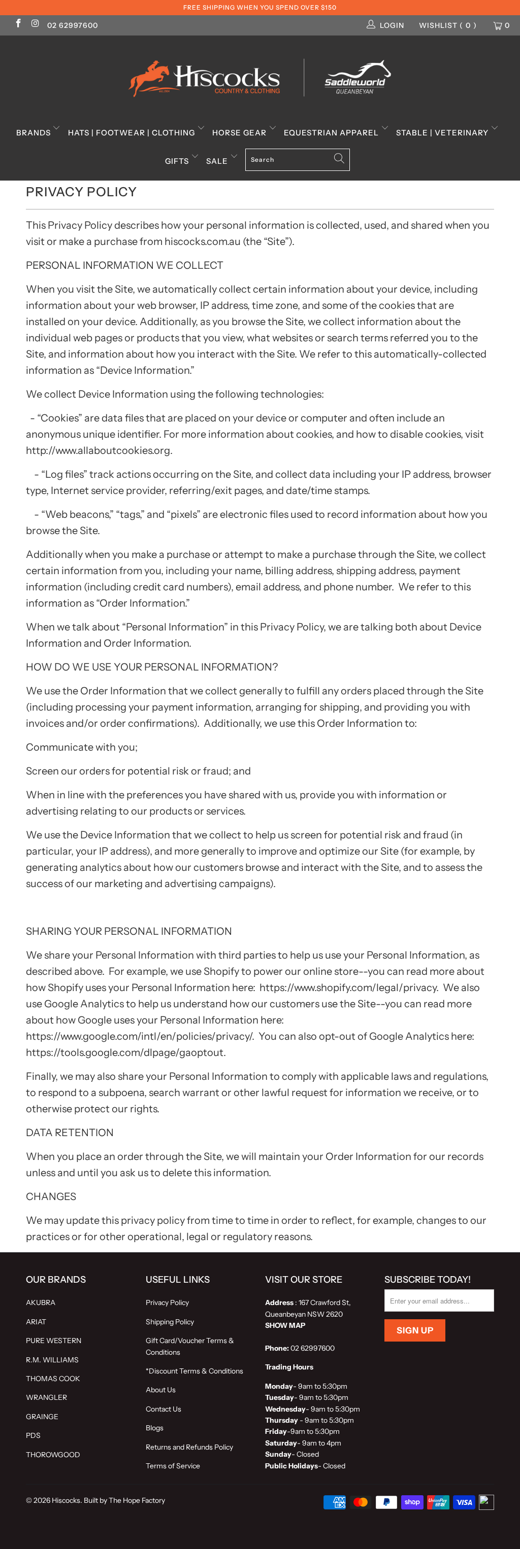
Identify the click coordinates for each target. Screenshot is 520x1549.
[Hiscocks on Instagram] (35, 24)
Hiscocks (66, 1500)
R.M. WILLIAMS (52, 1359)
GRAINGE (42, 1416)
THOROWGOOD (53, 1454)
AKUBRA (40, 1302)
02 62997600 (72, 25)
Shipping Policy (170, 1321)
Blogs (155, 1427)
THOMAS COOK (53, 1378)
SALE (218, 161)
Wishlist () (448, 25)
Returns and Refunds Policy (189, 1447)
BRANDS (34, 132)
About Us (161, 1389)
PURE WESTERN (53, 1340)
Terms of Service (173, 1465)
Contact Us (163, 1409)
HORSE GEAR (240, 132)
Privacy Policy (167, 1302)
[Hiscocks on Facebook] (18, 24)
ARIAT (36, 1321)
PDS (33, 1435)
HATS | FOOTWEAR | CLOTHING (132, 132)
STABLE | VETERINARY (443, 132)
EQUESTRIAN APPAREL (332, 132)
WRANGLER (46, 1397)
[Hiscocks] (260, 75)
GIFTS (178, 161)
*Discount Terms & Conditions (194, 1371)
